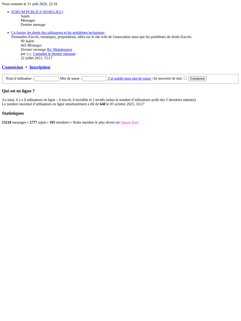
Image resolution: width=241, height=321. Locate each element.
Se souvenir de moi (168, 78)
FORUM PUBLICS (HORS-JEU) (37, 12)
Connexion (12, 67)
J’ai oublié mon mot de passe (129, 78)
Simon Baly (129, 122)
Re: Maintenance (59, 49)
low (29, 54)
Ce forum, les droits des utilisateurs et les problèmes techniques (57, 33)
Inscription (39, 67)
